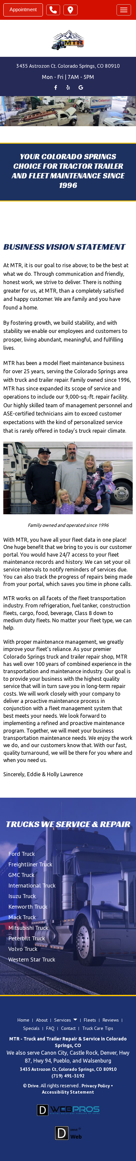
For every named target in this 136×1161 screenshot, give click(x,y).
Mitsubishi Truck (28, 927)
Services (63, 1020)
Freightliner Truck (30, 864)
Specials (31, 1028)
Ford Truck (21, 853)
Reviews (111, 1020)
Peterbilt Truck (26, 938)
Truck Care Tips (97, 1028)
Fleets (90, 1020)
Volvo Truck (22, 949)
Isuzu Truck (22, 896)
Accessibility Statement (68, 1092)
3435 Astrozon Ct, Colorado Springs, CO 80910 (68, 1069)
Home (23, 1020)
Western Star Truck (31, 959)
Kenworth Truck (27, 906)
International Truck (31, 885)
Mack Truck (22, 917)
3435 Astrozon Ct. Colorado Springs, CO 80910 (68, 65)
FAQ (50, 1028)
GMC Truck (21, 875)
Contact (68, 1028)
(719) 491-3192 (68, 1076)
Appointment (23, 9)
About (42, 1020)
